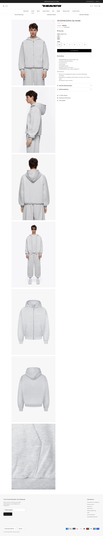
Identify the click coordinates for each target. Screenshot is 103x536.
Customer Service (76, 11)
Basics (38, 11)
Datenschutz (90, 508)
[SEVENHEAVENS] (51, 6)
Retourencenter (90, 504)
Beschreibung (60, 56)
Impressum (89, 506)
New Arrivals (26, 11)
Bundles (58, 11)
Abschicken (7, 514)
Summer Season (46, 11)
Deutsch (97, 1)
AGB (88, 512)
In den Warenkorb (74, 50)
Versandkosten (67, 27)
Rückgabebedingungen (92, 516)
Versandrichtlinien (91, 514)
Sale (53, 11)
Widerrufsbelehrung (91, 510)
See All (32, 11)
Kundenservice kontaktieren (93, 502)
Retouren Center (66, 11)
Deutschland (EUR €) (90, 1)
